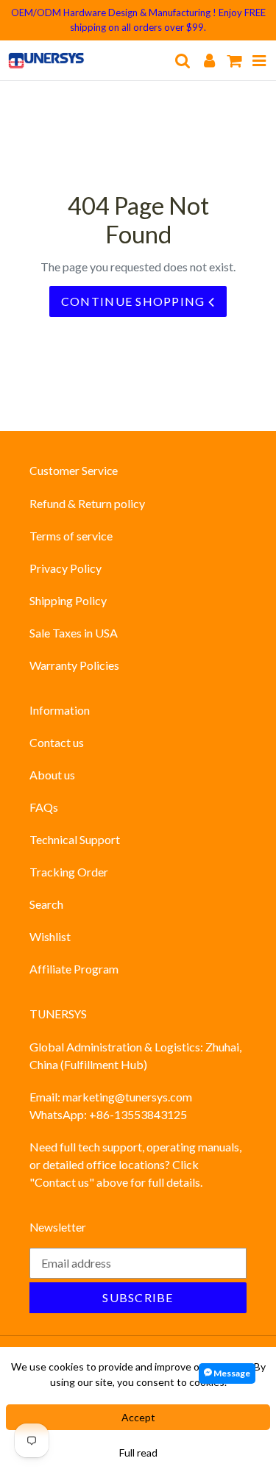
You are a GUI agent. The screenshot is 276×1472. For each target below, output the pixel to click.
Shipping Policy (68, 600)
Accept (138, 1417)
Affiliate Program (73, 969)
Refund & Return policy (87, 503)
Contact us (56, 742)
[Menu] (259, 59)
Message (231, 1373)
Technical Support (74, 839)
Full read (138, 1452)
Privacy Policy (65, 568)
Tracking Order (68, 872)
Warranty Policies (74, 665)
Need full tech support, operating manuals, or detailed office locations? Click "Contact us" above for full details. (135, 1164)
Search (46, 904)
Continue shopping (134, 301)
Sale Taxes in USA (73, 633)
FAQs (43, 807)
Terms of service (71, 536)
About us (52, 775)
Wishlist (50, 936)
